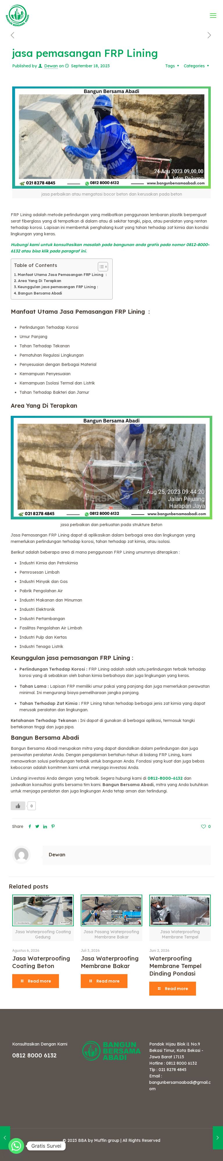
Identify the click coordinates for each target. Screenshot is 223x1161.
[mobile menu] (214, 15)
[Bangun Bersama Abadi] (17, 15)
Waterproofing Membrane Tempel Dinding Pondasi (175, 966)
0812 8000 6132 (34, 1055)
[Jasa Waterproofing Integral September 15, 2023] (5, 1137)
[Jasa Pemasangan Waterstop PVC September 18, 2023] (218, 1137)
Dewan (51, 65)
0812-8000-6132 (166, 778)
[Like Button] (18, 805)
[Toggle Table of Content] (100, 267)
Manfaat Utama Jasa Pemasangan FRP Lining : (62, 274)
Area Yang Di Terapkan (39, 280)
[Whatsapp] (16, 1146)
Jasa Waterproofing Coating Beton (41, 962)
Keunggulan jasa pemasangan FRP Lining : (58, 286)
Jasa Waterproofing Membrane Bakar (110, 962)
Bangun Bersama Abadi (40, 293)
